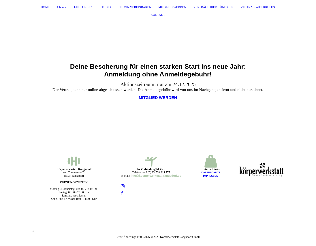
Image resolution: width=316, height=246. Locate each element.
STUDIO (105, 7)
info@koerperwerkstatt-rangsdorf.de (156, 175)
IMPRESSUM (211, 175)
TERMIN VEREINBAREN (134, 7)
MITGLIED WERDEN (172, 7)
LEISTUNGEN (83, 7)
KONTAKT (158, 14)
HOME (45, 7)
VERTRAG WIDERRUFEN (258, 7)
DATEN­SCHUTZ (210, 172)
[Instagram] (123, 186)
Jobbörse (62, 7)
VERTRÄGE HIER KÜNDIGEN (213, 7)
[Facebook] (122, 193)
